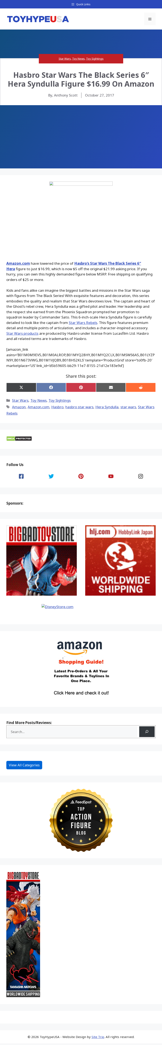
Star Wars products (22, 333)
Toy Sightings (95, 58)
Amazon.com (18, 263)
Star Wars (65, 58)
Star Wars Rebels (83, 322)
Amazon (19, 406)
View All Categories (24, 765)
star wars (128, 406)
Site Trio (98, 1037)
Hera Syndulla (107, 406)
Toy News (78, 58)
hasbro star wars (79, 406)
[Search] (147, 731)
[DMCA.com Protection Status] (19, 439)
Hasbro (57, 406)
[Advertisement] (81, 136)
